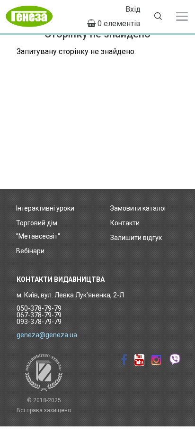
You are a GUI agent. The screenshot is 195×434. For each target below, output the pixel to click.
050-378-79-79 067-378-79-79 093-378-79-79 (39, 315)
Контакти (125, 223)
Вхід (133, 9)
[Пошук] (158, 17)
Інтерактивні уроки (45, 208)
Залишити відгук (136, 237)
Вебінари (30, 251)
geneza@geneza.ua (47, 335)
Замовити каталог (138, 208)
